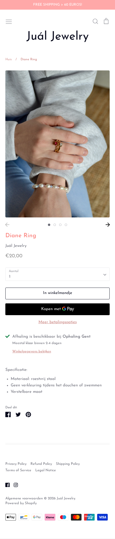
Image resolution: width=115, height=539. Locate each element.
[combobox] (57, 274)
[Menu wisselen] (8, 21)
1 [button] (49, 225)
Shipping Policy (68, 464)
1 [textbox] (9, 277)
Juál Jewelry (57, 37)
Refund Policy (41, 464)
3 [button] (60, 225)
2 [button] (54, 225)
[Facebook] (5, 485)
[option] (57, 144)
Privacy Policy (15, 464)
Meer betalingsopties (58, 322)
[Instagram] (14, 485)
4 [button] (66, 225)
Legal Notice (45, 470)
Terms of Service (18, 470)
